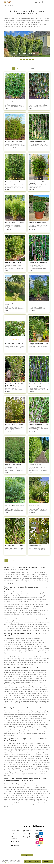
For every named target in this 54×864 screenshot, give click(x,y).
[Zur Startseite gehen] (7, 2)
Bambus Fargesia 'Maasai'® (12, 181)
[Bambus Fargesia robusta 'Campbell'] (39, 450)
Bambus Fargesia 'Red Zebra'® (13, 262)
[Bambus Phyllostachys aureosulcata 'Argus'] (39, 531)
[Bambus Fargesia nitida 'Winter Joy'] (39, 410)
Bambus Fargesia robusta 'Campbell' (36, 465)
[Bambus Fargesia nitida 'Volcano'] (15, 410)
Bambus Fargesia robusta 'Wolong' (14, 505)
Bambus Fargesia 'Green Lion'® (13, 141)
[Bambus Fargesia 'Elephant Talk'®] (39, 86)
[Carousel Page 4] (30, 59)
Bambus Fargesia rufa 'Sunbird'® (14, 545)
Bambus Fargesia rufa (35, 505)
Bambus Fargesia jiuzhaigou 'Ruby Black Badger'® (14, 384)
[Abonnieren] (30, 841)
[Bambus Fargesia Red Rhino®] (15, 450)
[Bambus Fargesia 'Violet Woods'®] (39, 248)
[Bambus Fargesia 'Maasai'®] (15, 167)
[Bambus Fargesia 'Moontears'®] (39, 208)
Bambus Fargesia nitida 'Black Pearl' (39, 384)
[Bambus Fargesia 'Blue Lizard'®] (15, 86)
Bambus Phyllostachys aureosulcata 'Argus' (35, 546)
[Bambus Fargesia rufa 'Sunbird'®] (15, 531)
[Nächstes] (47, 47)
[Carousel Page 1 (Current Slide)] (21, 59)
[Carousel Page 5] (33, 59)
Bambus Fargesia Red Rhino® (13, 464)
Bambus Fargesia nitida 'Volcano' (14, 424)
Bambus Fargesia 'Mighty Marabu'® (15, 222)
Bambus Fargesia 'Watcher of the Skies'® (14, 304)
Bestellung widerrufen (27, 855)
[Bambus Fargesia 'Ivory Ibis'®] (39, 127)
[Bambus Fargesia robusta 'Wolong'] (15, 490)
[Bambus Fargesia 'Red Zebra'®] (15, 248)
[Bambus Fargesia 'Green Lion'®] (15, 127)
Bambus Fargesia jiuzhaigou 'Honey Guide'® (38, 344)
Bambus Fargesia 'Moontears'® (37, 222)
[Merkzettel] (42, 2)
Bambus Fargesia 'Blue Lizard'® (13, 101)
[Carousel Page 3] (27, 59)
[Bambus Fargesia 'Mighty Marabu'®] (15, 208)
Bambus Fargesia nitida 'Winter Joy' (38, 424)
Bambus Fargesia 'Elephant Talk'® (38, 101)
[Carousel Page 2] (24, 59)
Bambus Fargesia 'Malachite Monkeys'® (36, 182)
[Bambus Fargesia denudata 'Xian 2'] (15, 329)
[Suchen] (39, 2)
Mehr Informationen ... (7, 862)
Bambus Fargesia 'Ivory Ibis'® (37, 141)
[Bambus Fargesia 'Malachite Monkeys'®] (39, 167)
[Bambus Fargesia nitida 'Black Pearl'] (39, 369)
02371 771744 (15, 836)
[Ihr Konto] (45, 2)
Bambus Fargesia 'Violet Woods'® (38, 262)
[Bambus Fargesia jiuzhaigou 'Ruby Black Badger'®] (15, 369)
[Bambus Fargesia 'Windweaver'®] (39, 288)
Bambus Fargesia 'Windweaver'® (38, 303)
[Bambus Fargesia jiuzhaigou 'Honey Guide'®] (39, 329)
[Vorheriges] (6, 47)
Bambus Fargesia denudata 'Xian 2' (14, 343)
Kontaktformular (15, 847)
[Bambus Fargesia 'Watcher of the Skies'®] (15, 288)
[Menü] (36, 2)
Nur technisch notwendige (32, 861)
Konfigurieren (47, 861)
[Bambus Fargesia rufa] (39, 490)
